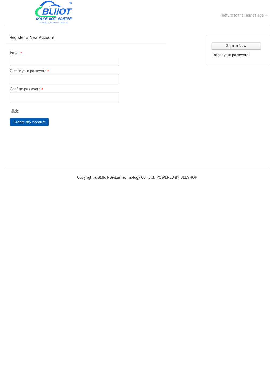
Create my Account (29, 122)
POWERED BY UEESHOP (177, 177)
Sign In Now (236, 46)
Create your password (29, 71)
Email (16, 53)
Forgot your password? (231, 55)
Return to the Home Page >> (245, 15)
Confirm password (26, 89)
